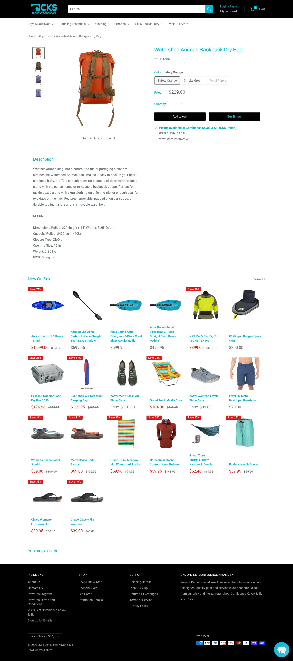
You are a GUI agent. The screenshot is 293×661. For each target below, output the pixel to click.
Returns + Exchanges (144, 594)
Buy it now (234, 116)
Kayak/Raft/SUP (39, 24)
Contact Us (35, 588)
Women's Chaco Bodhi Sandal (45, 462)
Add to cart (180, 116)
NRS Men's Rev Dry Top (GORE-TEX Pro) (204, 338)
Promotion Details (91, 600)
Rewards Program (40, 594)
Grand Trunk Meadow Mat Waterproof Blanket (125, 462)
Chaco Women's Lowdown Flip (41, 522)
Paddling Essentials (73, 24)
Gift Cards (85, 594)
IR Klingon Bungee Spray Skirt (245, 338)
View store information (174, 139)
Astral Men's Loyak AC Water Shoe (124, 398)
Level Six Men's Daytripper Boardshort (243, 398)
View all (260, 279)
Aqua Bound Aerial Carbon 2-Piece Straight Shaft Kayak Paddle (86, 336)
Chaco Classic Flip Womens (82, 522)
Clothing (100, 24)
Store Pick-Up (139, 588)
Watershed (162, 59)
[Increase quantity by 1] (190, 104)
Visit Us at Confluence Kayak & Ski (47, 612)
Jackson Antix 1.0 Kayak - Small (47, 338)
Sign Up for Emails (40, 620)
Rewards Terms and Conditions (41, 602)
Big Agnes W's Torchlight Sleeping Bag (87, 398)
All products (45, 36)
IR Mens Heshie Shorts (243, 464)
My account (228, 11)
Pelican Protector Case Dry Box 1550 (46, 398)
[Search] (209, 9)
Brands (121, 24)
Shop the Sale (88, 588)
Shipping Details (140, 582)
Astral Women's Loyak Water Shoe (203, 398)
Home (31, 36)
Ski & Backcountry (147, 24)
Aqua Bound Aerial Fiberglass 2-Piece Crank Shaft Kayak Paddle (126, 336)
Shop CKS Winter (90, 582)
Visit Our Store (178, 24)
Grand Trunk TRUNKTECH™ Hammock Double (200, 460)
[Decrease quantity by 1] (172, 104)
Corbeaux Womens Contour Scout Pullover (165, 462)
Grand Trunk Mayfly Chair (166, 400)
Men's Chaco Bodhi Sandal (83, 462)
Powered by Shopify (40, 650)
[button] (281, 649)
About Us (34, 582)
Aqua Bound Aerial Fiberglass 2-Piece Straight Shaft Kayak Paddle (163, 333)
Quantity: (160, 104)
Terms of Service (141, 600)
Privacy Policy (139, 606)
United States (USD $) (42, 636)
